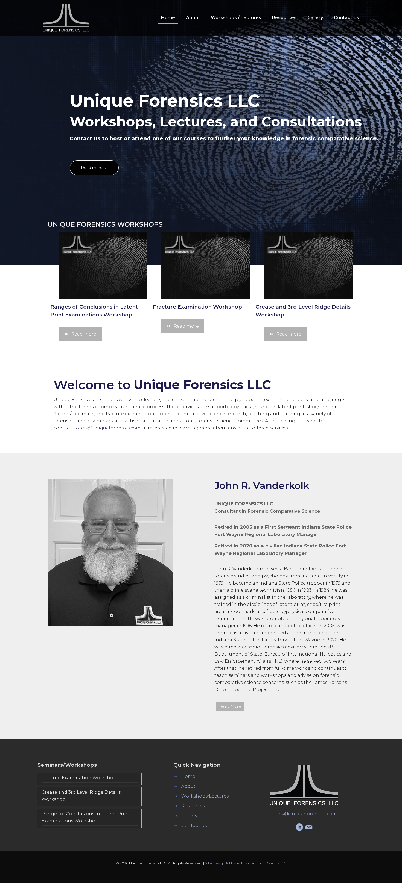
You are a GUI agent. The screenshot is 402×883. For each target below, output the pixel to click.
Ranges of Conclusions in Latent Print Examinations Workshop (85, 817)
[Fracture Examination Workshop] (205, 265)
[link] (110, 552)
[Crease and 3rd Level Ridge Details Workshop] (308, 265)
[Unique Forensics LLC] (66, 17)
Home (188, 776)
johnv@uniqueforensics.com (108, 428)
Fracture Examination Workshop (197, 307)
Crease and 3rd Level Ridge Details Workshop (81, 796)
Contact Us (194, 825)
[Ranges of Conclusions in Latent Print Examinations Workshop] (103, 265)
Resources (193, 805)
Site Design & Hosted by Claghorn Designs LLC (245, 863)
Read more (92, 167)
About (188, 786)
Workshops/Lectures (205, 796)
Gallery (189, 815)
